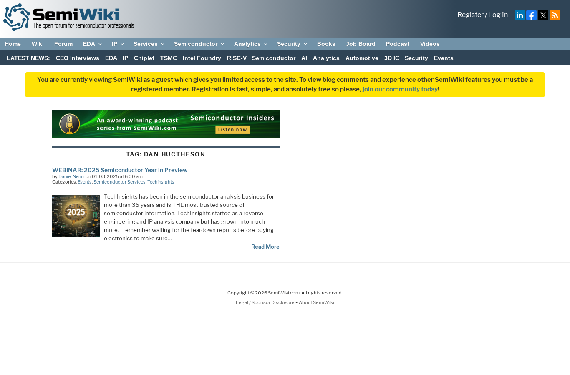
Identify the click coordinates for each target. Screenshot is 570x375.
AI (304, 58)
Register (470, 15)
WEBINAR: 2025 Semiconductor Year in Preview (119, 170)
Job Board (361, 43)
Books (326, 43)
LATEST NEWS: (28, 58)
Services (146, 43)
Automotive (362, 58)
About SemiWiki (316, 302)
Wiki (38, 43)
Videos (430, 43)
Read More (265, 246)
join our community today (400, 89)
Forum (63, 43)
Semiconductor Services (119, 182)
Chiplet (144, 58)
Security (288, 43)
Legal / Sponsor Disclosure (265, 302)
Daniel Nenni (71, 176)
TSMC (168, 58)
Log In (498, 15)
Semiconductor (195, 43)
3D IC (391, 58)
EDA (89, 43)
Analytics (247, 43)
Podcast (397, 43)
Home (13, 43)
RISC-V (237, 58)
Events (444, 58)
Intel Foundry (202, 58)
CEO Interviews (77, 58)
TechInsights (160, 182)
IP (114, 43)
